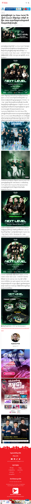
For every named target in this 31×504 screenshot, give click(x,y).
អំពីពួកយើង (15, 456)
